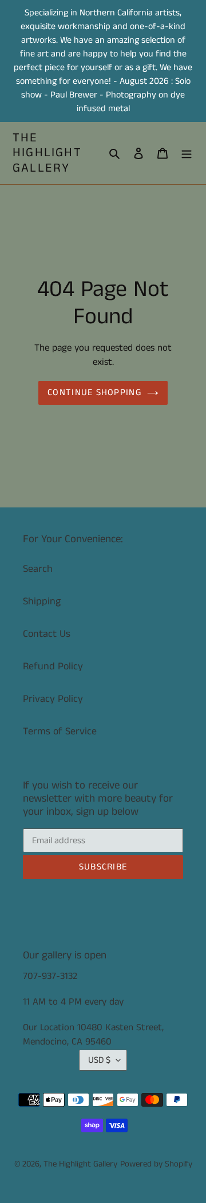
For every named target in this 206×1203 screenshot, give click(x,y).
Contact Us (46, 634)
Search (38, 569)
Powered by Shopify (156, 1164)
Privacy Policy (53, 699)
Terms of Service (60, 731)
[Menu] (187, 153)
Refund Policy (53, 666)
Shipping (42, 601)
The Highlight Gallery (47, 153)
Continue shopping (94, 392)
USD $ (99, 1060)
